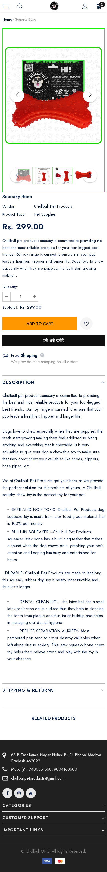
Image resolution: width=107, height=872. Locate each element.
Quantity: (10, 286)
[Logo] (54, 6)
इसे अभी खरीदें (53, 340)
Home (7, 19)
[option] (53, 95)
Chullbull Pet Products (53, 206)
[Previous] (17, 95)
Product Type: (14, 214)
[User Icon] (85, 6)
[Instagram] (19, 793)
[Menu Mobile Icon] (5, 6)
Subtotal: (10, 307)
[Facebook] (7, 793)
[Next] (90, 95)
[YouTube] (31, 793)
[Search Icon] (24, 6)
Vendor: (8, 206)
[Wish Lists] (86, 323)
